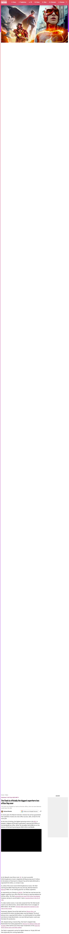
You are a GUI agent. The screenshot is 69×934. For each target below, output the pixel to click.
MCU (35, 821)
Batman (3, 889)
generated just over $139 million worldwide (27, 896)
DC (20, 877)
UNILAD (20, 892)
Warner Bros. (30, 911)
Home (2, 795)
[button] (41, 811)
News (6, 795)
